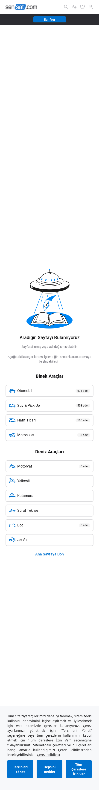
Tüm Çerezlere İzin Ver (78, 769)
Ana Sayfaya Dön (49, 554)
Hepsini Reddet (49, 769)
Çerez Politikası (48, 754)
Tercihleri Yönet (20, 769)
